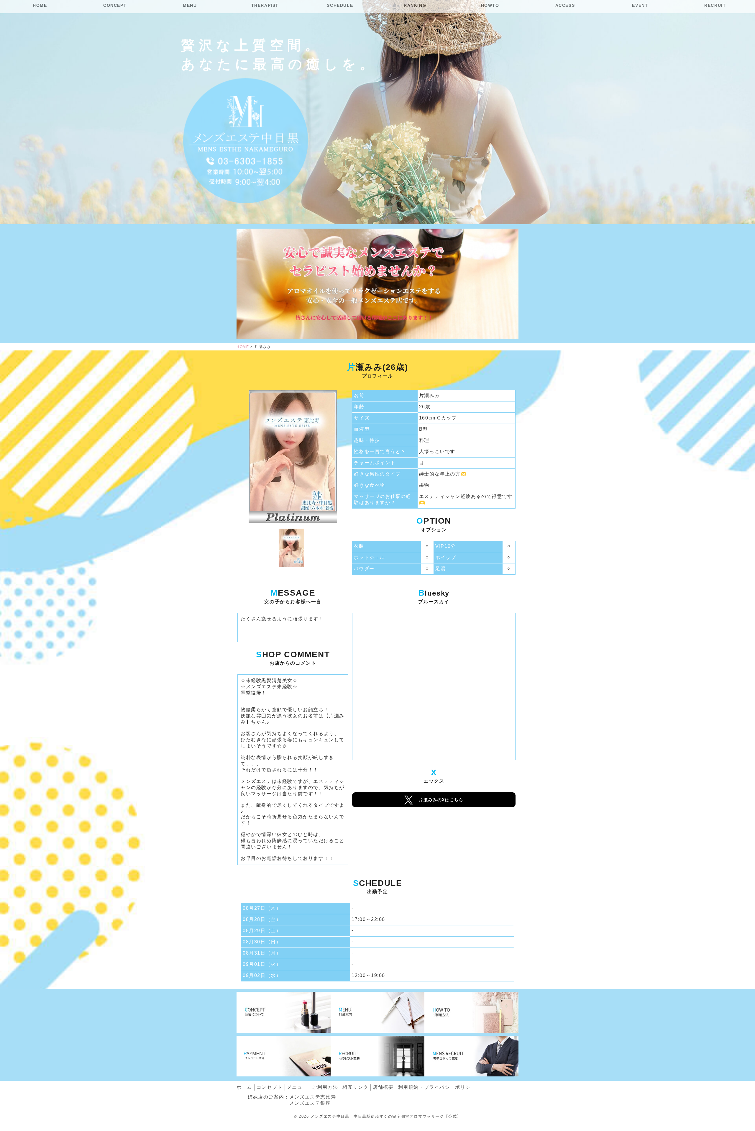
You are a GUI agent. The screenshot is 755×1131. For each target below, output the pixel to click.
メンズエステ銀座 (310, 1103)
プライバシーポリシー (437, 1087)
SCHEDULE (340, 5)
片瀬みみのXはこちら (441, 799)
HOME (40, 5)
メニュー (297, 1087)
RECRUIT (715, 5)
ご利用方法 (325, 1087)
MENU (190, 5)
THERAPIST (265, 5)
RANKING (415, 5)
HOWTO (490, 5)
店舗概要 (383, 1087)
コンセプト (270, 1087)
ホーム (244, 1087)
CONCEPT (115, 5)
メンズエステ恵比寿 (312, 1096)
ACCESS (565, 5)
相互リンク (355, 1087)
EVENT (640, 5)
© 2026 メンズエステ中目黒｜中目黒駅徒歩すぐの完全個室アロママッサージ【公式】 (377, 1116)
